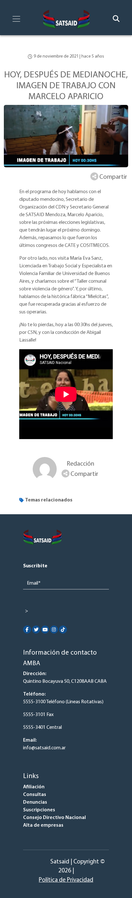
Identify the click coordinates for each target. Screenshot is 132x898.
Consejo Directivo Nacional (54, 817)
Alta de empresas (43, 825)
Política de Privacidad (66, 880)
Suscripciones (39, 810)
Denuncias (35, 802)
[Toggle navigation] (16, 19)
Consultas (34, 794)
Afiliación (34, 787)
